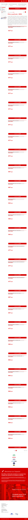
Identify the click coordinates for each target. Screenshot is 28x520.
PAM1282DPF (10, 246)
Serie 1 (15, 26)
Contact (2, 506)
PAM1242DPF (10, 325)
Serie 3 (15, 277)
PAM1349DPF (10, 27)
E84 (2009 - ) (17, 324)
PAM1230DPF (10, 356)
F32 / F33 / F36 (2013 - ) (19, 418)
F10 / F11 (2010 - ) (19, 167)
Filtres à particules (10, 12)
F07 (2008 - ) (19, 387)
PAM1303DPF (10, 199)
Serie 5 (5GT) (16, 387)
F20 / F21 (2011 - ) (19, 26)
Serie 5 (15, 167)
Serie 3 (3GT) (16, 434)
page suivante (25, 450)
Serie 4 (15, 418)
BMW (13, 26)
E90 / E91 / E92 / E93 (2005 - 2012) (20, 277)
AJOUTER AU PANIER (17, 39)
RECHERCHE (17, 8)
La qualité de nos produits (4, 504)
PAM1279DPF (10, 215)
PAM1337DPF (10, 168)
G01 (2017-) (17, 42)
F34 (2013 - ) (19, 434)
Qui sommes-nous (3, 503)
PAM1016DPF (10, 340)
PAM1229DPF (10, 372)
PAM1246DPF (10, 293)
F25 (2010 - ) (17, 371)
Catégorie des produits (4, 4)
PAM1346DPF (10, 58)
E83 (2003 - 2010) (18, 340)
